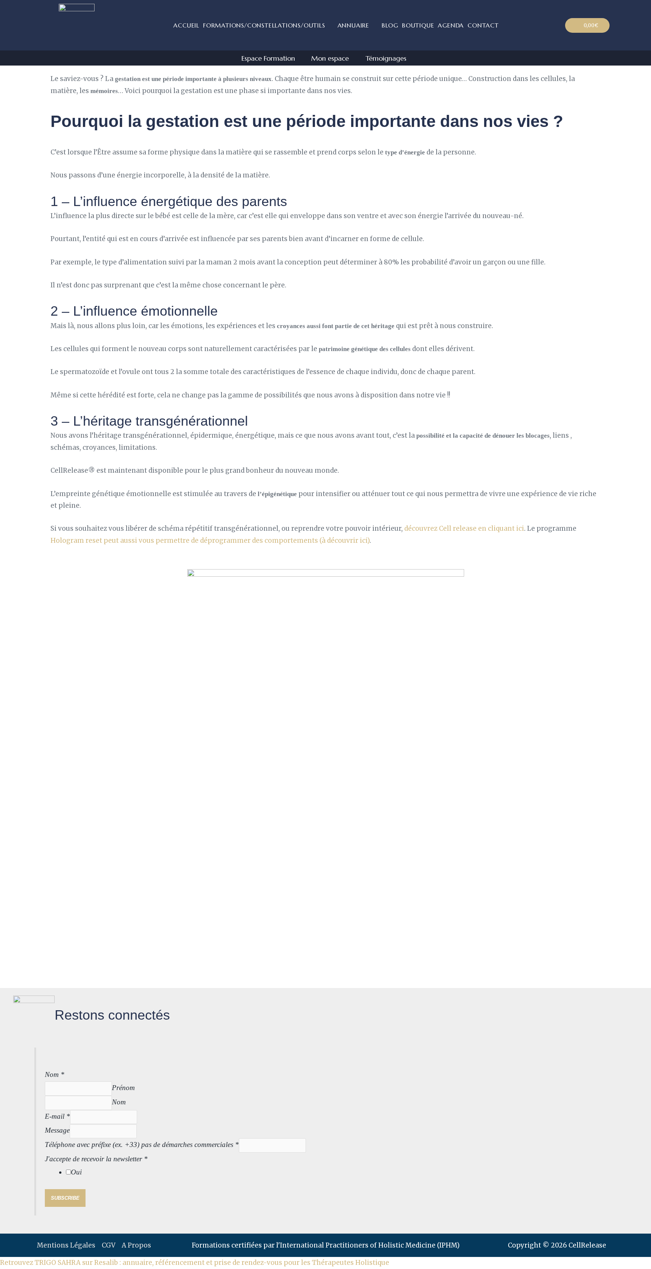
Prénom (123, 1088)
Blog (390, 25)
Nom (54, 1074)
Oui (76, 1172)
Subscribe (65, 1198)
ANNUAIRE (353, 25)
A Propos (136, 1245)
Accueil (186, 25)
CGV (108, 1245)
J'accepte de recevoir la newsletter (96, 1159)
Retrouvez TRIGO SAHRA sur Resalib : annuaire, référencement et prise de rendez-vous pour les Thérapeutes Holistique (194, 1262)
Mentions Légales (66, 1245)
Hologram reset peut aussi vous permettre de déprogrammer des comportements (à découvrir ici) (210, 540)
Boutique (418, 25)
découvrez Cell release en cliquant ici (464, 528)
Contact (483, 25)
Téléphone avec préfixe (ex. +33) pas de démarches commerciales (142, 1144)
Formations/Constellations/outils (264, 25)
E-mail (57, 1116)
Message (57, 1130)
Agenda (451, 25)
